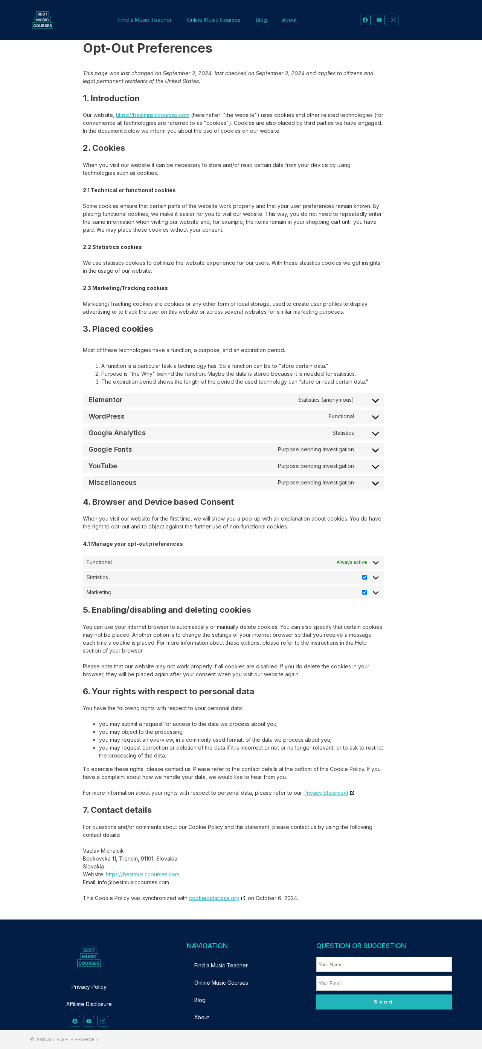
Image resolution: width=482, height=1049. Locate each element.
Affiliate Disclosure (89, 1004)
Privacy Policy (89, 987)
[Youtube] (379, 20)
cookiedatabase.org (214, 898)
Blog (261, 20)
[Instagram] (393, 20)
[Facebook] (365, 20)
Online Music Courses (214, 20)
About (289, 20)
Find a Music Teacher (145, 20)
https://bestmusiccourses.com (152, 115)
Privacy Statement (326, 792)
